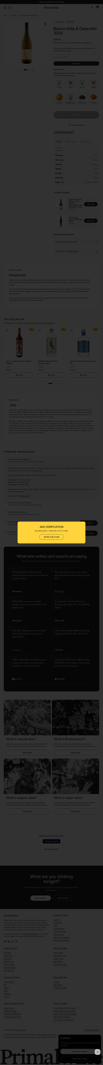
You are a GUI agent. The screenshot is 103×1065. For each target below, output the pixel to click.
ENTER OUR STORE (51, 537)
